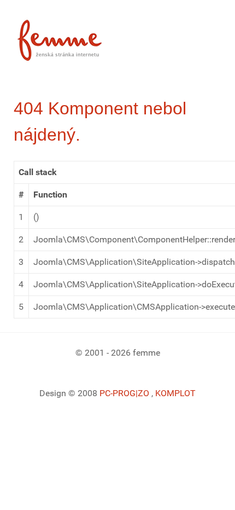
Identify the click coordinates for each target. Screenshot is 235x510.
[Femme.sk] (72, 37)
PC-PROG (117, 393)
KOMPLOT (175, 393)
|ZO (143, 393)
